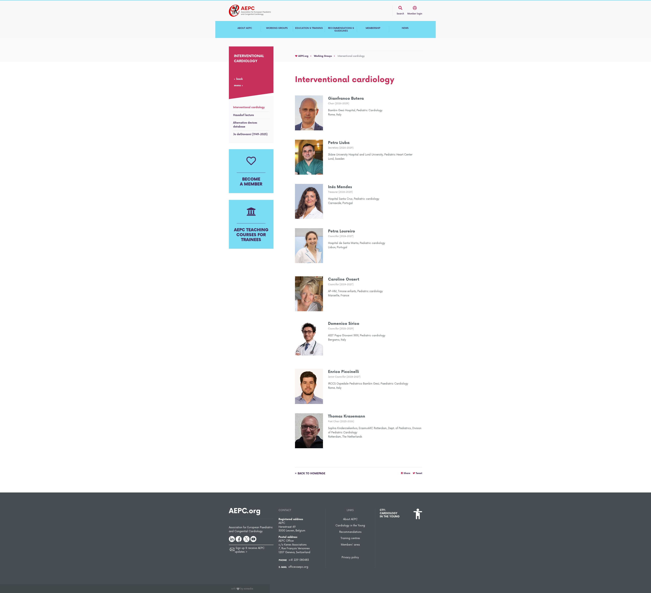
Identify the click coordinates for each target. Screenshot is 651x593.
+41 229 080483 (298, 560)
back (239, 79)
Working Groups (323, 56)
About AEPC (350, 519)
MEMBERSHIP (373, 28)
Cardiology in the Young (350, 525)
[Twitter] (246, 538)
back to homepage (311, 473)
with (242, 588)
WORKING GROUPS (277, 28)
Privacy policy (350, 557)
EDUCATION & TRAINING (309, 28)
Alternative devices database (245, 124)
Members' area (350, 544)
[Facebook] (239, 538)
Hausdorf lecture (243, 115)
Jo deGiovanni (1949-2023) (250, 134)
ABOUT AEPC (245, 28)
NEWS (405, 28)
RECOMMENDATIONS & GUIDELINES (341, 29)
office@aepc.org (298, 567)
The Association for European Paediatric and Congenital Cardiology (255, 11)
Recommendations (350, 532)
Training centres (350, 538)
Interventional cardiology (249, 107)
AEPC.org (303, 56)
